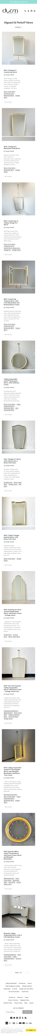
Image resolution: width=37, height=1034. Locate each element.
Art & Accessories (14, 991)
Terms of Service (13, 1000)
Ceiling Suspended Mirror (12, 405)
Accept (31, 1030)
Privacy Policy (18, 1003)
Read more (8, 102)
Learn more (15, 1032)
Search (31, 1003)
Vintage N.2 (7, 250)
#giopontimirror (8, 713)
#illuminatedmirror (9, 878)
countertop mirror (9, 93)
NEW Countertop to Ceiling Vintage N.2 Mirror (11, 223)
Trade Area (25, 991)
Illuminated (7, 989)
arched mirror (8, 635)
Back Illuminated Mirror (10, 794)
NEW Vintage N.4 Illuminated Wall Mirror (12, 147)
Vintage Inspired (27, 986)
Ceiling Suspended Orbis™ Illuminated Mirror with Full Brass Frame (11, 382)
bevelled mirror (8, 482)
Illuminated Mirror (9, 95)
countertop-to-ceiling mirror (12, 248)
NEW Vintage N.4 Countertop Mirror (10, 71)
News (26, 997)
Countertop (22, 983)
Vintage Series (16, 250)
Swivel (29, 983)
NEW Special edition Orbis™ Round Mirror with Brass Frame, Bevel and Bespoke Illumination (12, 855)
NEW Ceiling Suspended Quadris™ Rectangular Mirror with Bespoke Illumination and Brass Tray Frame (12, 771)
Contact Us (12, 997)
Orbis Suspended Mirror (11, 409)
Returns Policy (8, 1003)
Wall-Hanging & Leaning (12, 986)
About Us (20, 997)
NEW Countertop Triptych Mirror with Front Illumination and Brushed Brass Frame (11, 302)
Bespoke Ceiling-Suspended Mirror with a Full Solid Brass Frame (13, 935)
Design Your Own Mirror (26, 989)
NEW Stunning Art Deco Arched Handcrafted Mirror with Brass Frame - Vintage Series (13, 612)
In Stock (14, 989)
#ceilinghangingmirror (10, 954)
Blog (26, 1003)
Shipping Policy (24, 1000)
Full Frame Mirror (13, 716)
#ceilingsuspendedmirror (11, 711)
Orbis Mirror (11, 882)
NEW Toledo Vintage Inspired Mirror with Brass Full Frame (11, 537)
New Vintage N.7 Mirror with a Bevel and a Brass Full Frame (12, 461)
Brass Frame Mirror (9, 91)
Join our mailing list (18, 1008)
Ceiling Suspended (11, 983)
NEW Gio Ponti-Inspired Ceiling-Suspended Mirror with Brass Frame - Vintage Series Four (13, 688)
